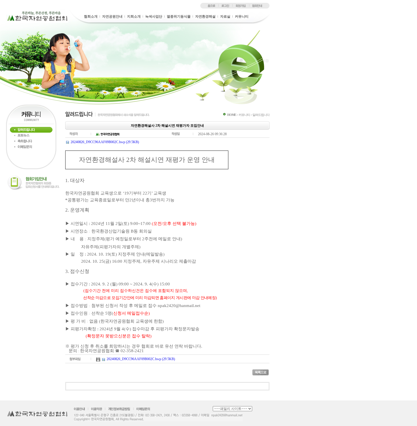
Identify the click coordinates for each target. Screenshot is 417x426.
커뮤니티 (241, 16)
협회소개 (91, 16)
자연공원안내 (112, 16)
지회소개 (134, 16)
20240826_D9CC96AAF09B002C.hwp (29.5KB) (105, 142)
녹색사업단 (153, 16)
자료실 (225, 16)
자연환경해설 (205, 16)
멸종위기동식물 (179, 16)
